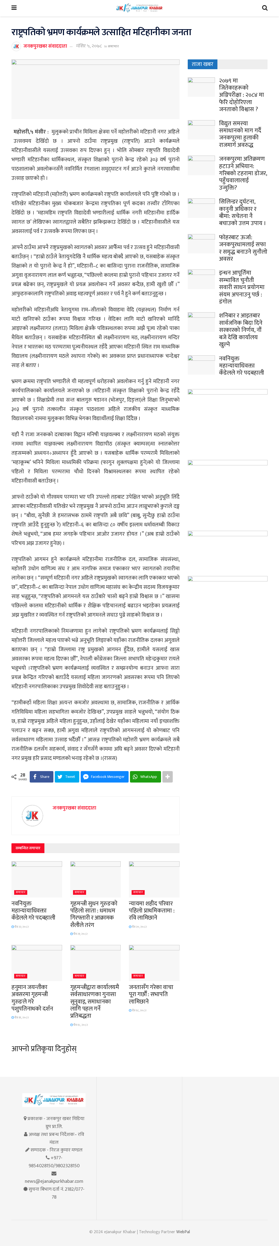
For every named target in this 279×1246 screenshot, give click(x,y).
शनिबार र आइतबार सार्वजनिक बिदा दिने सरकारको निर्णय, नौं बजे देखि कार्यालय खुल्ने (240, 330)
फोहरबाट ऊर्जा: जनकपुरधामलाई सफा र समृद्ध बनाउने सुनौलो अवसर (243, 248)
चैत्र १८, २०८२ (80, 1025)
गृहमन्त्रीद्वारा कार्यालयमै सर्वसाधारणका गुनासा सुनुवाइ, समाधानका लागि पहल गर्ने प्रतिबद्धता (94, 1001)
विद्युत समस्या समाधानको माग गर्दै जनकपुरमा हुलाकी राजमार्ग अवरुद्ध (240, 134)
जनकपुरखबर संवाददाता (45, 46)
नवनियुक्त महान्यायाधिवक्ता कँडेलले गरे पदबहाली (33, 911)
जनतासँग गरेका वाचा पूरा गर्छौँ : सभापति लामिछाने (151, 994)
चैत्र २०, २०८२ (139, 926)
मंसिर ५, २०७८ (89, 46)
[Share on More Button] (167, 777)
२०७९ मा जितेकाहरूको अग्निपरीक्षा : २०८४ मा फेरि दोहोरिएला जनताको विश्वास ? (241, 95)
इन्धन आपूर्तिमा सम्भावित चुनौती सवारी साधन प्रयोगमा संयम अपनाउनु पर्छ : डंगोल (242, 287)
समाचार (113, 46)
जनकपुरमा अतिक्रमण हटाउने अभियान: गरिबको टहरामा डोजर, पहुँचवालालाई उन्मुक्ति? (243, 173)
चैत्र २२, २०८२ (21, 926)
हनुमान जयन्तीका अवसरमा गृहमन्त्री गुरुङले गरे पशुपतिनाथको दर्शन (32, 998)
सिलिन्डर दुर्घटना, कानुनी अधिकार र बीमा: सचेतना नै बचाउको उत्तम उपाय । (242, 212)
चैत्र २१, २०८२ (80, 934)
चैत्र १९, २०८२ (21, 1017)
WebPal (183, 1232)
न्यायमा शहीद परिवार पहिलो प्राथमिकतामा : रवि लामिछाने (151, 911)
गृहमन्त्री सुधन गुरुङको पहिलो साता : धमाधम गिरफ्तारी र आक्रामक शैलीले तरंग (93, 914)
